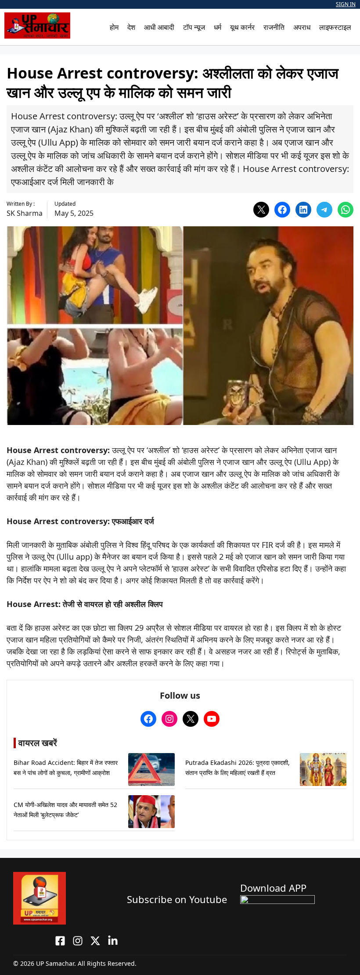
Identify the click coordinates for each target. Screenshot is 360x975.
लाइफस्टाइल (335, 27)
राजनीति (273, 27)
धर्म (217, 27)
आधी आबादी (159, 27)
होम (114, 27)
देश (131, 27)
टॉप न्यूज (194, 27)
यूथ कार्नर (242, 27)
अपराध (301, 27)
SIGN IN (346, 4)
